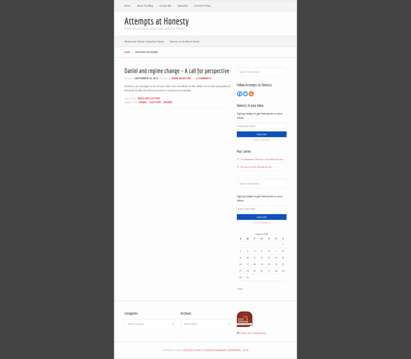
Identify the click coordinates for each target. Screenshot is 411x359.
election (155, 102)
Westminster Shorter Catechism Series (262, 159)
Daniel (143, 102)
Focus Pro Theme (191, 350)
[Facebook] (239, 93)
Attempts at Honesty (156, 21)
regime (167, 102)
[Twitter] (245, 93)
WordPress (234, 350)
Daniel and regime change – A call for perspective (176, 70)
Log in (245, 350)
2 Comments (203, 78)
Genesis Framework (216, 350)
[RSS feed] (251, 93)
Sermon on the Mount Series (256, 166)
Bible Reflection (149, 98)
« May (240, 289)
